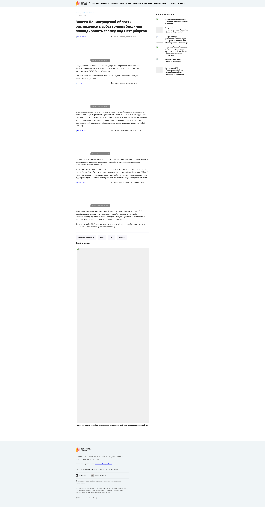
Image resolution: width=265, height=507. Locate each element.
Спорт (164, 3)
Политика (95, 3)
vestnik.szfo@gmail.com (103, 464)
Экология (181, 3)
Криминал (114, 3)
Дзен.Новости (83, 475)
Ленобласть (84, 12)
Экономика (105, 3)
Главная (78, 12)
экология (122, 237)
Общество (137, 3)
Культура (157, 3)
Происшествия (125, 3)
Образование (147, 3)
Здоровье (172, 3)
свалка (102, 237)
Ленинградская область (86, 237)
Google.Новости (100, 475)
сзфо (111, 237)
